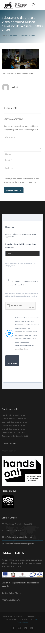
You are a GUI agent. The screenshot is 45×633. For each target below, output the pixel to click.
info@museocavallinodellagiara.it (19, 537)
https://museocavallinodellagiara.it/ (20, 544)
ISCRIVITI (12, 363)
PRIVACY (13, 443)
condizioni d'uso (21, 349)
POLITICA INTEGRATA (11, 600)
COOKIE (5, 443)
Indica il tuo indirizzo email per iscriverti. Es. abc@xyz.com (20, 264)
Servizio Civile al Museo (11, 593)
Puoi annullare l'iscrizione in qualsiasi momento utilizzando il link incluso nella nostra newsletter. (21, 295)
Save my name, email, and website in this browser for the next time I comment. (21, 180)
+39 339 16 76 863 (13, 530)
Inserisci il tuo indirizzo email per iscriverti (20, 246)
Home (4, 35)
